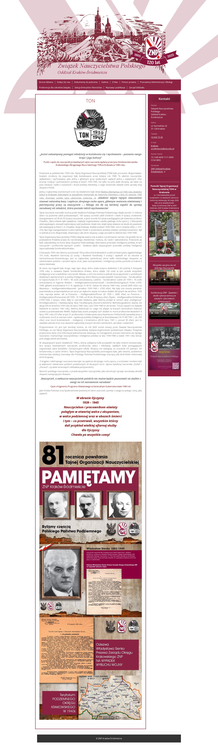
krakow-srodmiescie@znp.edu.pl (162, 147)
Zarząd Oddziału (136, 87)
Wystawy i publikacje (115, 87)
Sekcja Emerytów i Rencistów (88, 87)
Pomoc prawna (129, 82)
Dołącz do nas (63, 82)
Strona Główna (46, 82)
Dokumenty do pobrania (86, 82)
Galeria (104, 82)
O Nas (115, 82)
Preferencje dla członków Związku (55, 87)
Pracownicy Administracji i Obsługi (156, 82)
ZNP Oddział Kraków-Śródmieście (161, 170)
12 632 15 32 (157, 137)
